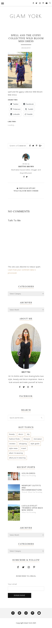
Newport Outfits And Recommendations (32, 487)
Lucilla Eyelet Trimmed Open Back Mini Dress (32, 508)
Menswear (38, 439)
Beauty (12, 434)
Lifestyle (27, 439)
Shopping (23, 444)
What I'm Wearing (16, 453)
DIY (28, 434)
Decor (21, 434)
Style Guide (35, 444)
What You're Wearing (17, 458)
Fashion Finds (14, 439)
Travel (23, 448)
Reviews (12, 444)
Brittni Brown (26, 167)
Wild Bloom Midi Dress (26, 191)
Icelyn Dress (28, 473)
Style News (13, 448)
